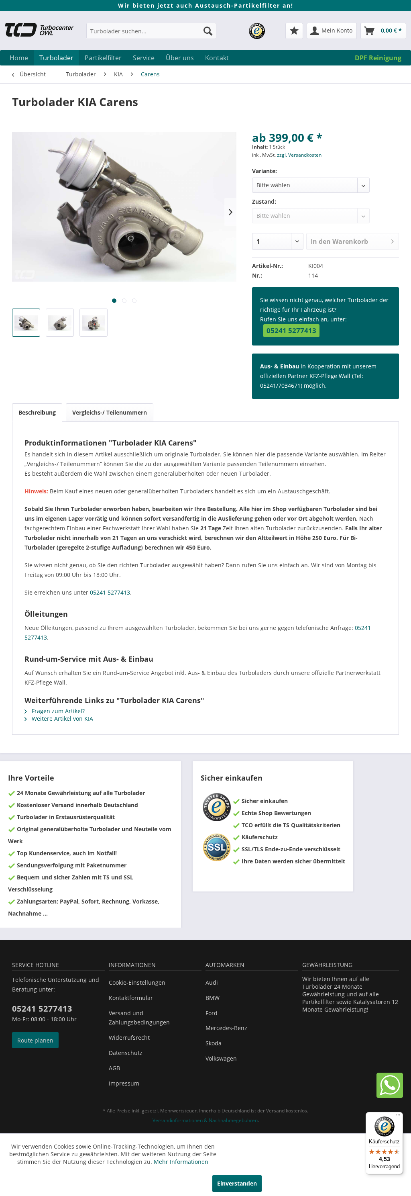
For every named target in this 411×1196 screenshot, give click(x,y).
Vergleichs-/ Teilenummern (109, 412)
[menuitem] (151, 35)
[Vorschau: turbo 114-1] (26, 323)
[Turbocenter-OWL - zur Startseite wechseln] (43, 32)
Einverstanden (237, 1183)
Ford (212, 1013)
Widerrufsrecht (129, 1037)
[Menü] (398, 1117)
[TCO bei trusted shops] (257, 31)
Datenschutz (125, 1053)
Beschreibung (37, 412)
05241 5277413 (291, 330)
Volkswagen (221, 1058)
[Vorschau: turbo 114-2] (60, 323)
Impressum (124, 1083)
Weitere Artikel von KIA (61, 718)
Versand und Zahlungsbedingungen (139, 1017)
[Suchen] (207, 31)
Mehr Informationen (181, 1161)
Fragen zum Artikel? (57, 711)
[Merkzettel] (294, 31)
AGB (114, 1068)
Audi (212, 982)
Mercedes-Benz (226, 1028)
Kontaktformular (131, 998)
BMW (213, 998)
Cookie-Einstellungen (137, 982)
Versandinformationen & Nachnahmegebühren (205, 1120)
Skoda (214, 1043)
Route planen (35, 1040)
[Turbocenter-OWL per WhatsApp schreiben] (389, 1096)
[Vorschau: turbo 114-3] (93, 323)
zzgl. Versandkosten (299, 154)
